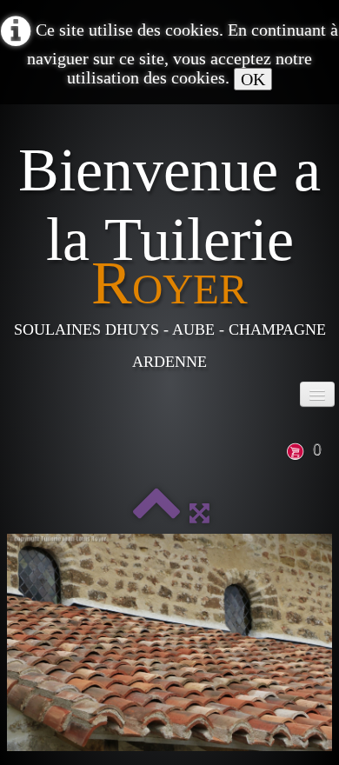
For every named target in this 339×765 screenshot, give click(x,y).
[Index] (156, 512)
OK (253, 79)
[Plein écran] (199, 512)
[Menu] (317, 394)
